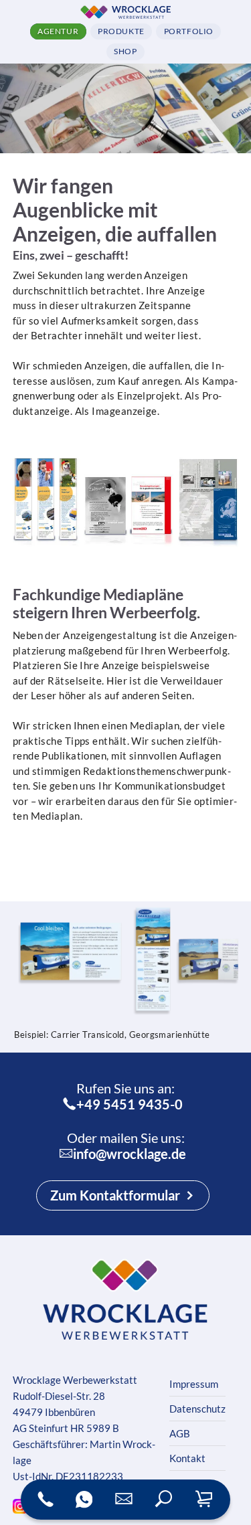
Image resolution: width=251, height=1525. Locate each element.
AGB (179, 1433)
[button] (164, 1499)
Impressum (193, 1384)
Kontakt (187, 1458)
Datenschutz (197, 1409)
